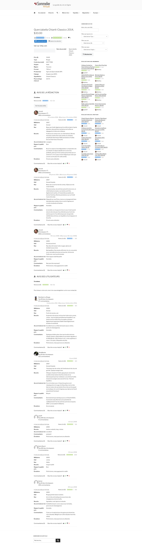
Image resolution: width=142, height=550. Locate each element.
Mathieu (99, 69)
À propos (95, 12)
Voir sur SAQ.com (40, 46)
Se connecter (42, 12)
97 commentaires (43, 301)
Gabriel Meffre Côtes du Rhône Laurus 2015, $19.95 (87, 76)
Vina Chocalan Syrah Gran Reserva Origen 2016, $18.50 (86, 86)
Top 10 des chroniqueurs (45, 354)
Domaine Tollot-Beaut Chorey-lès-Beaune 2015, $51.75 (100, 120)
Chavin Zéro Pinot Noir (101, 65)
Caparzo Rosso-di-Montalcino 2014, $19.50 (100, 86)
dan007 (85, 72)
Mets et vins (65, 12)
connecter (73, 290)
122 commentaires (44, 356)
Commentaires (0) (39, 163)
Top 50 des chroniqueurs (45, 299)
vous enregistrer (58, 290)
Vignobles (75, 12)
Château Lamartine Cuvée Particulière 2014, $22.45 (88, 129)
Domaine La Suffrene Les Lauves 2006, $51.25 (100, 129)
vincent (85, 126)
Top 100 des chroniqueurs (46, 418)
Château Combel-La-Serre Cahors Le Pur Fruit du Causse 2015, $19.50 (88, 66)
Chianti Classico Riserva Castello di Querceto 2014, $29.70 (87, 120)
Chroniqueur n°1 (43, 113)
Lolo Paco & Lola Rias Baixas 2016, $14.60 (100, 94)
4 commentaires (43, 420)
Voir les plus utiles (40, 106)
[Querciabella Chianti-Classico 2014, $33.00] (44, 50)
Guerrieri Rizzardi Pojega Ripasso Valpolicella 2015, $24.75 (87, 95)
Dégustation (85, 12)
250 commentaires (44, 485)
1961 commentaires (44, 115)
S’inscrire (51, 12)
